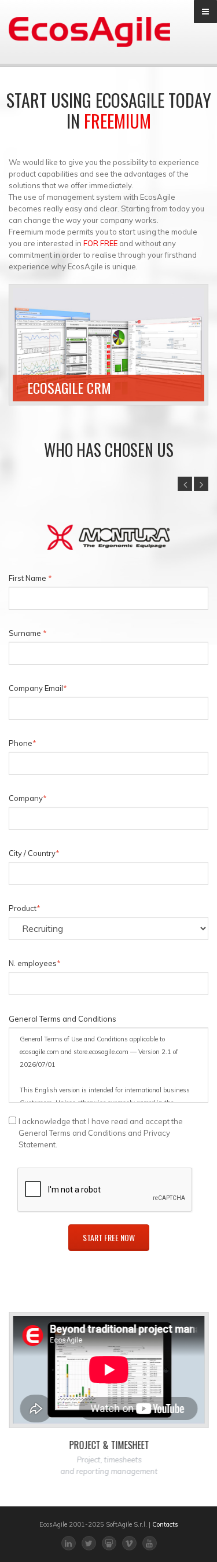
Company (28, 798)
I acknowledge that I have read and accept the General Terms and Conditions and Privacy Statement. (101, 1133)
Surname (28, 633)
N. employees (35, 963)
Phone (22, 743)
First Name (30, 578)
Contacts (165, 1524)
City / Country (34, 853)
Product (25, 908)
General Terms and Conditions (62, 1018)
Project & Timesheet (109, 1445)
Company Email (38, 688)
